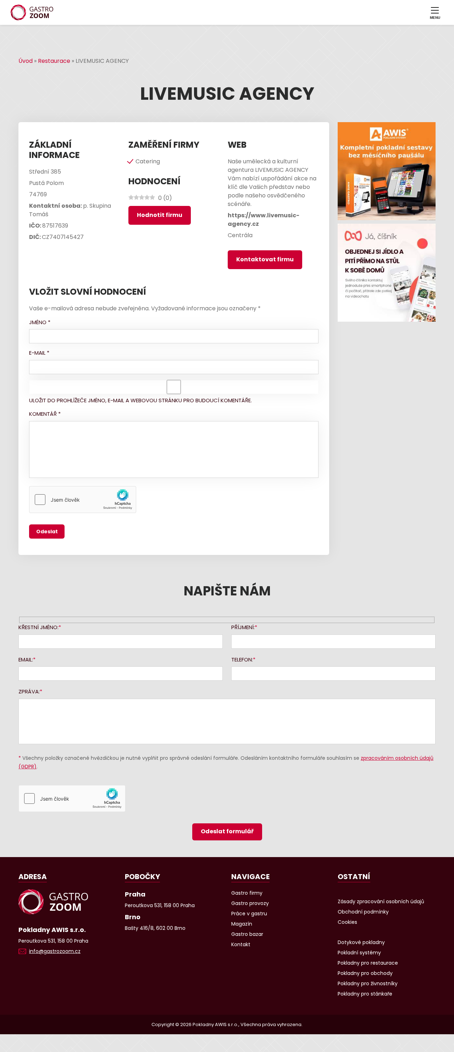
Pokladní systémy (359, 952)
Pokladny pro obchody (365, 973)
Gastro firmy (246, 892)
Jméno (39, 322)
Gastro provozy (250, 903)
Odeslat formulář (227, 831)
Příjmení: (243, 627)
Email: (25, 659)
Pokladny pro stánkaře (365, 993)
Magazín (241, 923)
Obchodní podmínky (363, 911)
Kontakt (240, 944)
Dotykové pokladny (361, 942)
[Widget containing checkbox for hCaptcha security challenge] (82, 499)
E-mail (39, 352)
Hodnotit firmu (159, 215)
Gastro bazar (247, 934)
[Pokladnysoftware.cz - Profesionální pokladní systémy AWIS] (387, 171)
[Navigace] (434, 12)
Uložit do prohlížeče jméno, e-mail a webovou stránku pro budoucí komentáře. (140, 400)
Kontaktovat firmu (265, 259)
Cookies (347, 922)
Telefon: (242, 659)
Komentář (45, 414)
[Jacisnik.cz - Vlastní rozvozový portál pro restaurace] (387, 273)
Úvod (25, 61)
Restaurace (54, 61)
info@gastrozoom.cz (55, 951)
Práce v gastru (249, 913)
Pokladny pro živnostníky (368, 983)
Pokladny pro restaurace (368, 962)
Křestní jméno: (38, 627)
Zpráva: (29, 691)
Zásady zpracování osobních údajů (381, 901)
